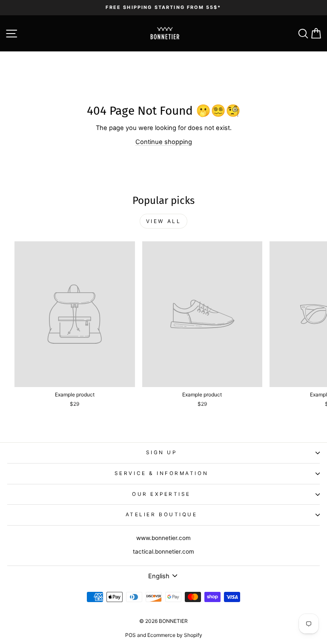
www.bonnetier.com (163, 538)
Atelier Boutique (162, 515)
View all (163, 221)
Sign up (161, 452)
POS (130, 635)
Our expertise (161, 494)
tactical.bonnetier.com (163, 551)
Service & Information (161, 473)
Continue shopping (163, 142)
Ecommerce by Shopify (174, 635)
